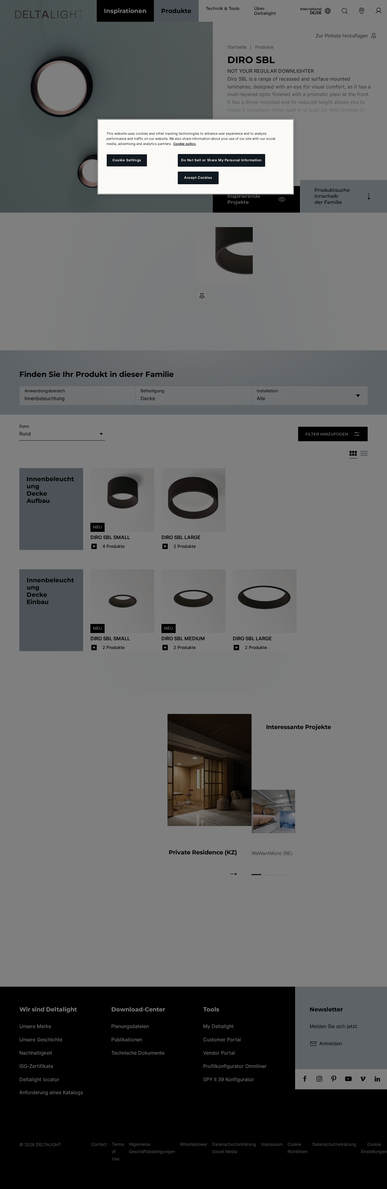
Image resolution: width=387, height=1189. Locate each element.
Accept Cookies (198, 177)
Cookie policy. (184, 144)
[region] (195, 156)
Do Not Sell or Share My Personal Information (221, 160)
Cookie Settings (126, 160)
